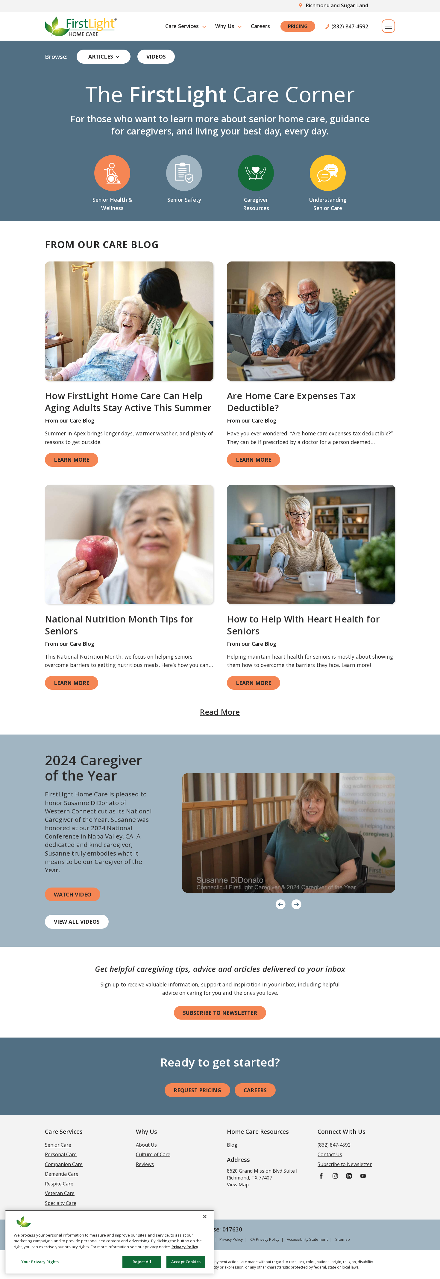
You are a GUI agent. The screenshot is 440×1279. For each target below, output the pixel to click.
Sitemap (342, 1239)
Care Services (182, 26)
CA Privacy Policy (264, 1239)
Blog (232, 1145)
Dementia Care (61, 1174)
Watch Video (72, 894)
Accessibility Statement (307, 1239)
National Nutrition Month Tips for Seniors (119, 625)
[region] (109, 1242)
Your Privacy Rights (40, 1261)
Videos (156, 56)
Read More (220, 712)
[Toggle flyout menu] (388, 26)
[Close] (204, 1216)
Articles (100, 56)
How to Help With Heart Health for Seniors (303, 625)
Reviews (145, 1164)
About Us (146, 1145)
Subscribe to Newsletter (220, 1012)
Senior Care (58, 1145)
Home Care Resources (258, 1131)
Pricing (298, 26)
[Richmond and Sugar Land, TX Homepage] (81, 26)
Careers (260, 26)
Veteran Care (60, 1193)
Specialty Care (60, 1203)
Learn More (71, 459)
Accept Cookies (186, 1261)
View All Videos (77, 921)
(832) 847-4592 (349, 26)
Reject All (142, 1261)
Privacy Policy (231, 1239)
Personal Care (61, 1154)
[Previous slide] (280, 902)
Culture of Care (153, 1154)
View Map (238, 1184)
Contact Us (330, 1154)
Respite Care (59, 1183)
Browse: (56, 57)
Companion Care (64, 1164)
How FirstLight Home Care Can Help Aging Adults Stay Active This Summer (128, 402)
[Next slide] (296, 902)
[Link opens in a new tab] (129, 321)
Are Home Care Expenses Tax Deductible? (291, 402)
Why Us (224, 26)
